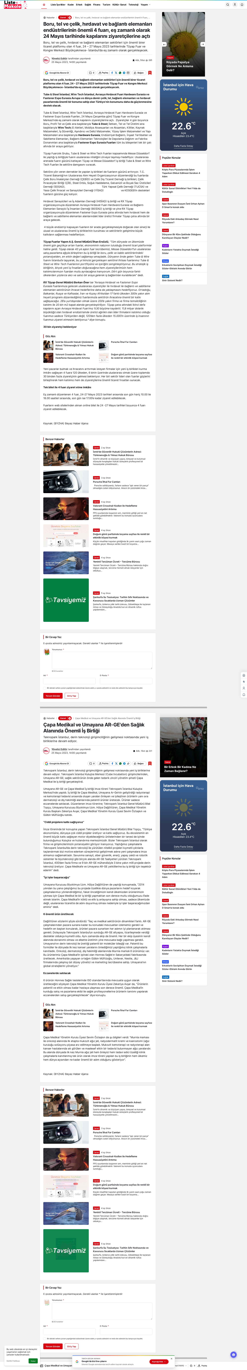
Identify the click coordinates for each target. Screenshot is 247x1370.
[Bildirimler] (242, 4)
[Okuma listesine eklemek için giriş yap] (150, 72)
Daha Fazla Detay (183, 145)
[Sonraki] (202, 44)
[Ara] (228, 4)
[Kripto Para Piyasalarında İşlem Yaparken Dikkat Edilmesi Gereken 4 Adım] (183, 171)
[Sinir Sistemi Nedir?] (183, 278)
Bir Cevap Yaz (53, 637)
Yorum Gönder (53, 696)
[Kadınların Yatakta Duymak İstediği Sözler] (183, 249)
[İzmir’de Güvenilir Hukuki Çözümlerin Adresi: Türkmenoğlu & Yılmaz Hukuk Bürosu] (70, 345)
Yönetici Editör (59, 58)
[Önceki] (164, 44)
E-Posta (104, 675)
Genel (96, 447)
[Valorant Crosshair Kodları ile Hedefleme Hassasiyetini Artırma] (70, 358)
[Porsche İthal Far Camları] (125, 345)
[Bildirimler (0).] (244, 694)
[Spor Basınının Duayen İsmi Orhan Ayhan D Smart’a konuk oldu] (183, 203)
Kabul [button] (33, 1361)
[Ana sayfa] (44, 4)
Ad (45, 675)
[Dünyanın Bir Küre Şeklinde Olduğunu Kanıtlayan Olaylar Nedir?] (183, 234)
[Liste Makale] (15, 4)
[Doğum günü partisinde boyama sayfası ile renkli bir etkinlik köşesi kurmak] (125, 358)
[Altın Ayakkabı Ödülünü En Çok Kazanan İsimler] (183, 44)
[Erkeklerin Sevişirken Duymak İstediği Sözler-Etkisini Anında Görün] (183, 264)
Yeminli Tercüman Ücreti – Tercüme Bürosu (116, 561)
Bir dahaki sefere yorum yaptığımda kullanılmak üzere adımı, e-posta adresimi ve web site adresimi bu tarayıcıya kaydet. (95, 688)
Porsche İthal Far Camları (106, 481)
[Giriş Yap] (235, 4)
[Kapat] (171, 1359)
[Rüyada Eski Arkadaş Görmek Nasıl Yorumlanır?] (183, 218)
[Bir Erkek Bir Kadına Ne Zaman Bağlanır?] (183, 745)
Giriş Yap (71, 696)
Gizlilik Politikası (13, 1361)
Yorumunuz (58, 649)
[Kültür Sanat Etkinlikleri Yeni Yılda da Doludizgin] (183, 188)
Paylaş (204, 1366)
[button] (69, 17)
